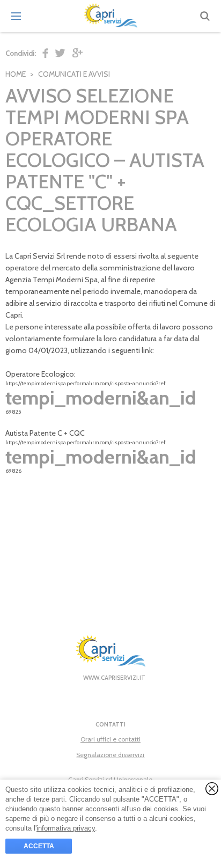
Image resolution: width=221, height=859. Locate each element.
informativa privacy (65, 828)
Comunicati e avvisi (74, 74)
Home (15, 74)
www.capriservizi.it (114, 677)
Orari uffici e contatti (110, 739)
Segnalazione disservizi (110, 755)
